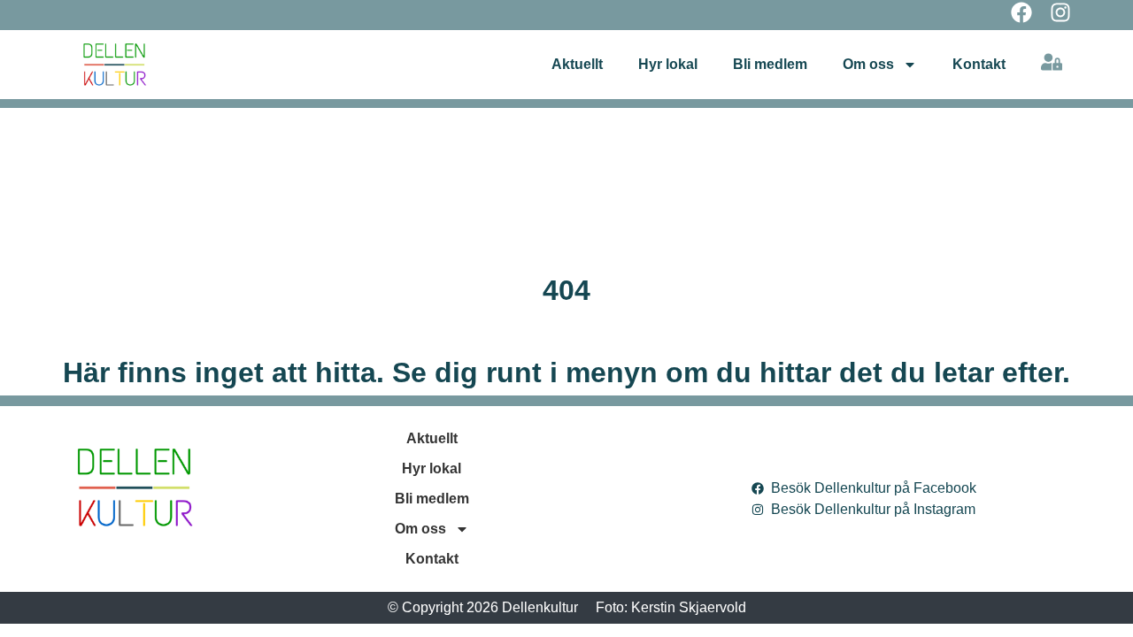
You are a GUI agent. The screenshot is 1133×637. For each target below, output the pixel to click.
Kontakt (979, 64)
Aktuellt (577, 64)
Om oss (868, 64)
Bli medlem (770, 64)
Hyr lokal (668, 64)
